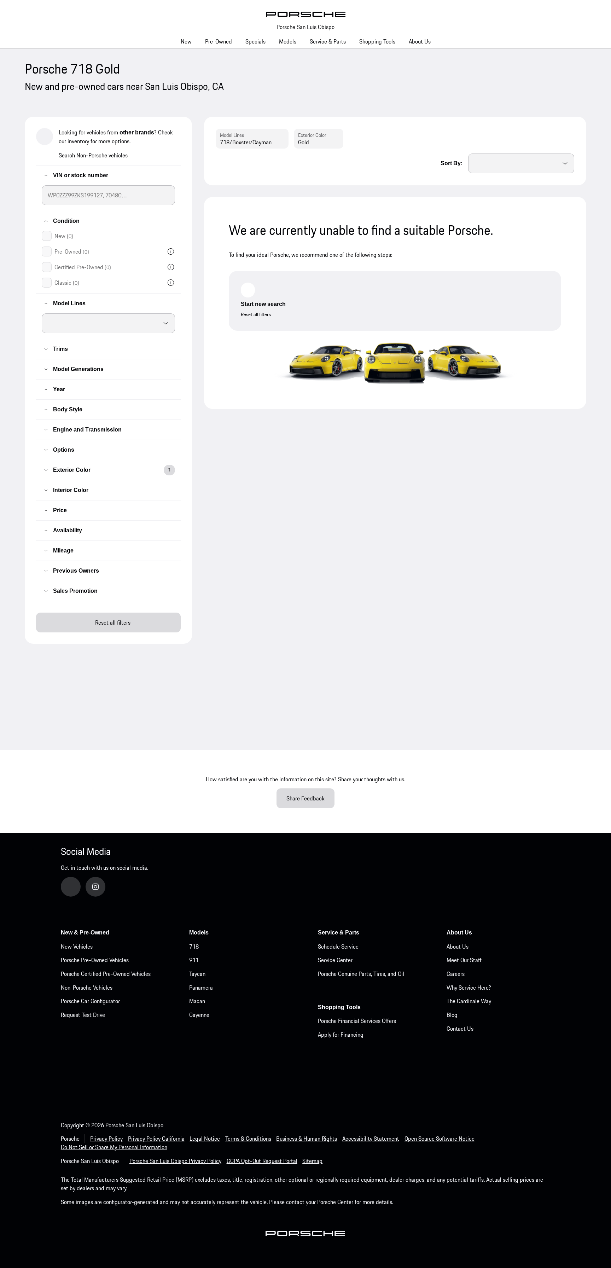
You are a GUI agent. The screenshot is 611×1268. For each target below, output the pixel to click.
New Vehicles (77, 946)
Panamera (201, 987)
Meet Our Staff (464, 960)
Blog (452, 1015)
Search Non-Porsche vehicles (93, 155)
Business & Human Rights (306, 1138)
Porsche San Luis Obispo (305, 27)
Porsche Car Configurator (90, 1001)
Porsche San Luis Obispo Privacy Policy (175, 1161)
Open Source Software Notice (440, 1138)
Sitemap (312, 1161)
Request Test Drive (83, 1015)
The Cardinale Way (469, 1001)
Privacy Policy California (156, 1138)
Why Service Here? (469, 987)
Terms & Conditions (248, 1138)
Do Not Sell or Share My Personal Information (114, 1147)
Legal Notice (205, 1138)
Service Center (335, 960)
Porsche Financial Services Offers (357, 1021)
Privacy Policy (106, 1138)
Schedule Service (338, 946)
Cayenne (199, 1015)
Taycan (197, 973)
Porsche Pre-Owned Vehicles (95, 960)
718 (194, 946)
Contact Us (460, 1028)
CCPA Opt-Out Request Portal (262, 1161)
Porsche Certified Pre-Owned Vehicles (106, 973)
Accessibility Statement (370, 1138)
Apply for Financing (340, 1034)
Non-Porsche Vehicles (86, 987)
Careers (456, 973)
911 (194, 960)
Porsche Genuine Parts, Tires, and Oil (361, 973)
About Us (458, 946)
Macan (197, 1001)
